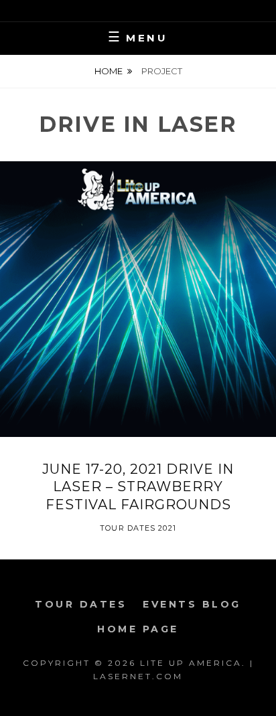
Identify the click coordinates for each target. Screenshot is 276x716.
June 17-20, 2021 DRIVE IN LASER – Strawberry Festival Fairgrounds (138, 487)
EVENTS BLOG (192, 604)
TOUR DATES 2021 (138, 528)
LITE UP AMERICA (191, 663)
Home (108, 71)
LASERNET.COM (138, 676)
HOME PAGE (138, 629)
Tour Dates (81, 604)
